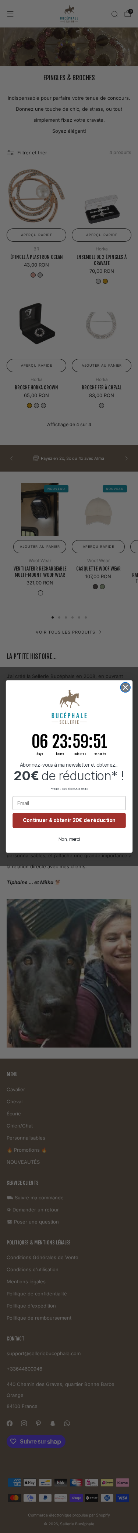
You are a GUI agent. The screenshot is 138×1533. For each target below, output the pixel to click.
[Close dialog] (125, 687)
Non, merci (69, 839)
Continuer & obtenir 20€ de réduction (69, 820)
